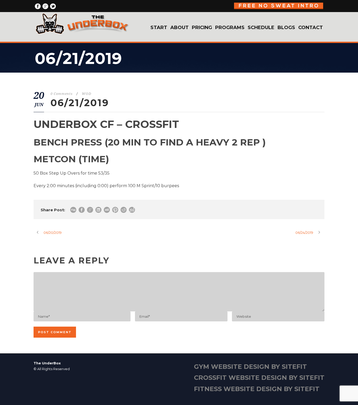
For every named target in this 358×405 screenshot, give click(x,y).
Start (158, 27)
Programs (230, 27)
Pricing (202, 27)
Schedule (261, 27)
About (179, 27)
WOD (86, 94)
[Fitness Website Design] (179, 379)
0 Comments (62, 94)
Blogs (286, 27)
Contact (310, 27)
